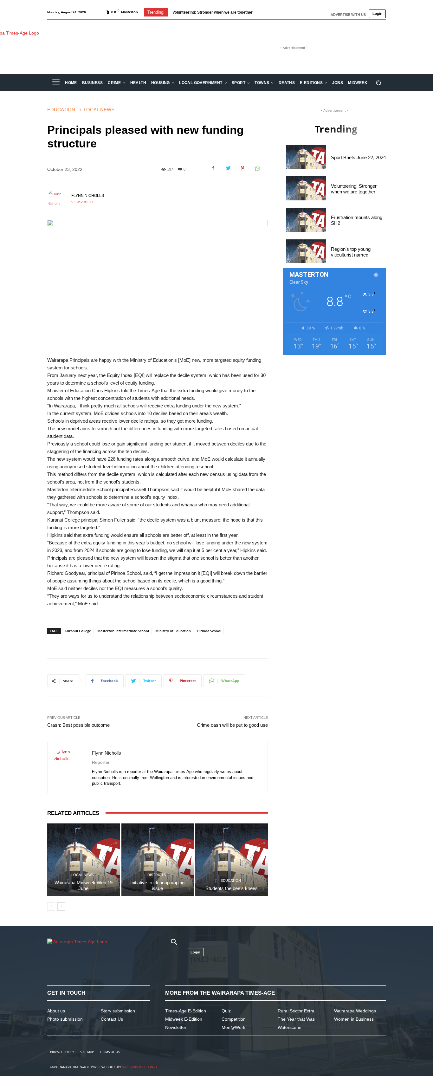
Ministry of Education (173, 630)
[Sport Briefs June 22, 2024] (306, 157)
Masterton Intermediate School (123, 630)
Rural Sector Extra (296, 1010)
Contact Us (112, 1019)
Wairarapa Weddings (355, 1010)
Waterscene (289, 1027)
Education (61, 109)
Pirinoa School (209, 630)
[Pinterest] (242, 168)
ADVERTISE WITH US (348, 14)
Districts (156, 875)
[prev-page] (51, 906)
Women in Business (354, 1019)
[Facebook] (213, 168)
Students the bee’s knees (231, 888)
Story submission (118, 1010)
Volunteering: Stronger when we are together (212, 12)
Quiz (226, 1010)
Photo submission (65, 1019)
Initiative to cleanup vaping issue (157, 885)
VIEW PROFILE (82, 202)
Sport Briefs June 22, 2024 (358, 157)
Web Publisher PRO (139, 1067)
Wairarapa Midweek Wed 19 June (84, 885)
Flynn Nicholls (87, 195)
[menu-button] (55, 82)
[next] (275, 12)
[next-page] (61, 906)
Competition (234, 1019)
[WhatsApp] (257, 168)
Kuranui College (78, 630)
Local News (99, 109)
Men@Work (233, 1027)
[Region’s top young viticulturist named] (306, 251)
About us (56, 1010)
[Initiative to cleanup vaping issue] (157, 859)
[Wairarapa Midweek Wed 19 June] (83, 859)
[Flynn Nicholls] (57, 198)
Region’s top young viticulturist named (351, 251)
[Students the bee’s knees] (231, 859)
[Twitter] (228, 168)
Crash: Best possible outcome (78, 725)
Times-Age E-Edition (185, 1010)
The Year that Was (296, 1019)
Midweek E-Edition (183, 1019)
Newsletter (175, 1027)
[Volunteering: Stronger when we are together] (306, 188)
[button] (378, 82)
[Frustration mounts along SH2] (306, 220)
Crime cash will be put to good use (232, 725)
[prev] (264, 12)
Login (377, 13)
